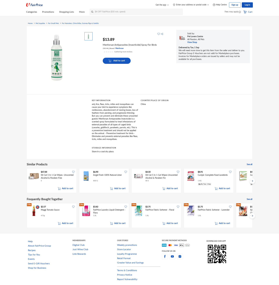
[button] (240, 12)
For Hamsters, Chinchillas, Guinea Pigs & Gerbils (80, 23)
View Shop (192, 42)
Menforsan (119, 48)
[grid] (139, 181)
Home (30, 23)
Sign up (234, 5)
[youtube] (172, 258)
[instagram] (180, 258)
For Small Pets (53, 23)
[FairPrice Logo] (34, 5)
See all (249, 164)
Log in (247, 5)
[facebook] (165, 258)
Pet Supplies (40, 23)
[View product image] (88, 36)
